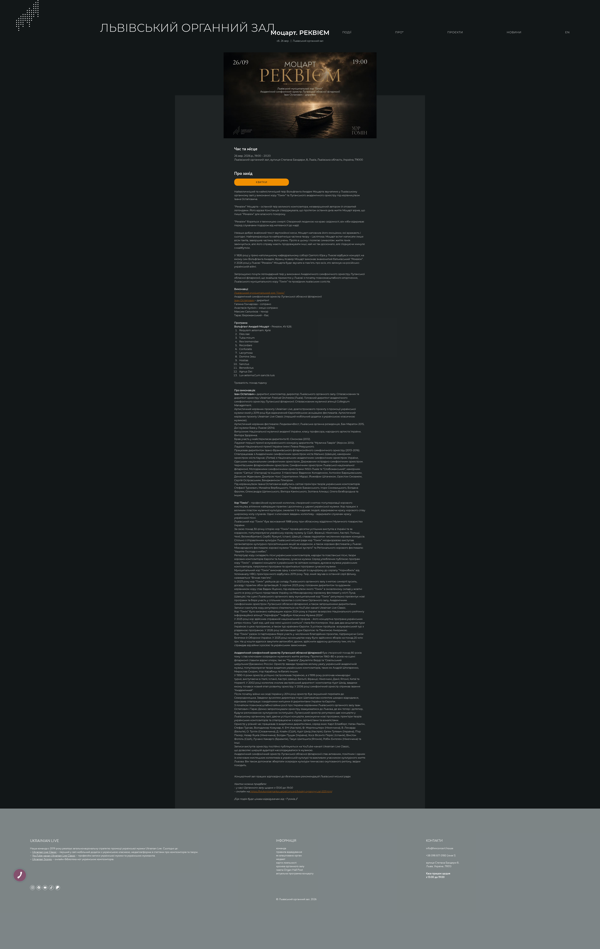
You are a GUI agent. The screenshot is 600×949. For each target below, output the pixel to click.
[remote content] (261, 182)
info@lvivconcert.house (439, 848)
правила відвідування (289, 852)
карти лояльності (286, 862)
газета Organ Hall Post (289, 870)
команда (281, 848)
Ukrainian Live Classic (44, 852)
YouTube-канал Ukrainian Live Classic (53, 855)
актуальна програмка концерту (294, 873)
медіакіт (280, 859)
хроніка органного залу (290, 866)
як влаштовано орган (289, 855)
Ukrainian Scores (42, 859)
